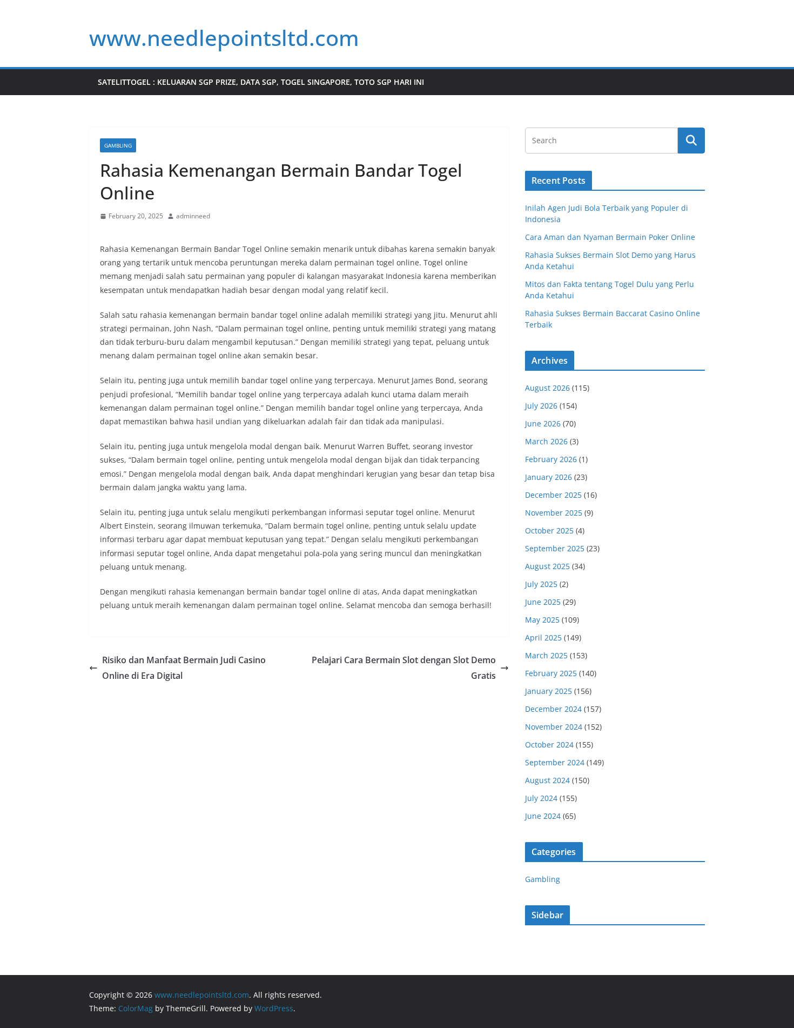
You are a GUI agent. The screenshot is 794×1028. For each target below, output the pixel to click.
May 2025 (542, 620)
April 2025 (543, 637)
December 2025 (553, 495)
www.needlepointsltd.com (224, 37)
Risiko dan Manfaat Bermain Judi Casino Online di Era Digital (184, 668)
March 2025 (546, 655)
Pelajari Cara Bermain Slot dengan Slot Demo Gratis (404, 668)
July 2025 (541, 584)
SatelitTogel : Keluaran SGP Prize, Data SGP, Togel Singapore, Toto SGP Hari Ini (261, 82)
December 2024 (553, 709)
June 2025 (543, 602)
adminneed (193, 216)
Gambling (118, 145)
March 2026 (546, 441)
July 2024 (541, 798)
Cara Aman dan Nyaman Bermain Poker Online (610, 237)
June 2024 (543, 816)
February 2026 (551, 459)
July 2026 (541, 405)
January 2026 (548, 477)
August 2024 (547, 780)
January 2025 (548, 691)
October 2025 (549, 530)
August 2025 (547, 566)
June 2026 (543, 423)
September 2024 (554, 762)
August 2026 (547, 388)
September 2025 (554, 548)
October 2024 (549, 744)
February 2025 (551, 673)
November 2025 (553, 513)
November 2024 (553, 727)
